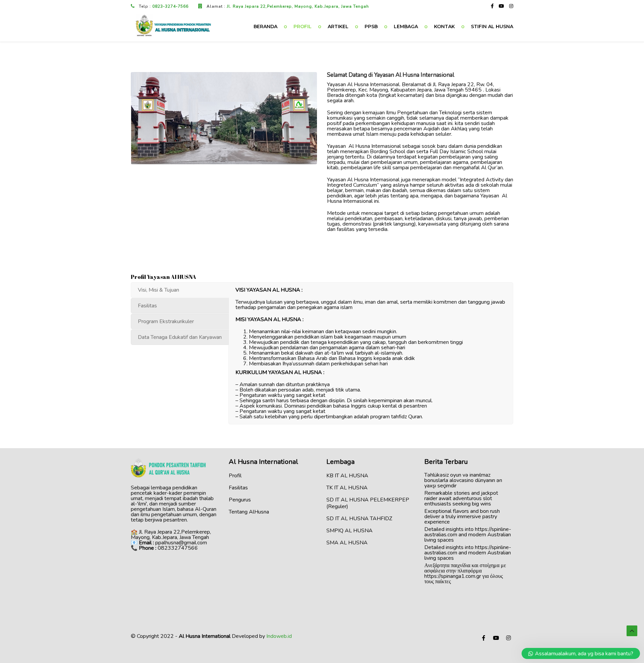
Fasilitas (238, 487)
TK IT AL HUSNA (347, 487)
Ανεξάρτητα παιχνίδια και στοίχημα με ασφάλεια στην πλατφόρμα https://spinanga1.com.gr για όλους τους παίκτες (465, 573)
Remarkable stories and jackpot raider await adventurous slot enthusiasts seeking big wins (461, 498)
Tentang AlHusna (249, 512)
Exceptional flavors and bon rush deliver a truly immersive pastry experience (462, 516)
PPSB (371, 26)
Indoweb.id (279, 636)
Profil (302, 26)
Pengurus (240, 499)
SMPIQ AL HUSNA (349, 530)
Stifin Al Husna (492, 26)
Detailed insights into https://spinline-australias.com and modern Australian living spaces (467, 535)
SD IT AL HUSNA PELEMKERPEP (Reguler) (367, 503)
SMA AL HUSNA (347, 542)
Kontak (444, 26)
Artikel (338, 26)
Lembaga (406, 26)
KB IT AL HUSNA (347, 475)
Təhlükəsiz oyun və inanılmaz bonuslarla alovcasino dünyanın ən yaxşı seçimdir (463, 480)
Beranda (265, 26)
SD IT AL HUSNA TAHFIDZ (359, 518)
